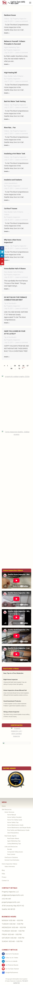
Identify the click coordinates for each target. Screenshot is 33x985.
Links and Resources (11, 846)
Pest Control (11, 854)
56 (23, 366)
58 (11, 368)
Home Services (9, 812)
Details (6, 33)
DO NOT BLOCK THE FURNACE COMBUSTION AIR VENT (15, 298)
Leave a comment (21, 21)
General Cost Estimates (12, 860)
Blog (3, 870)
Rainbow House (10, 15)
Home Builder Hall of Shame (15, 269)
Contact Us (5, 880)
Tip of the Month (10, 303)
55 (19, 366)
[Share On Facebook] (2, 248)
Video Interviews (10, 866)
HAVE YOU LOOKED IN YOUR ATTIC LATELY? (14, 332)
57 (27, 366)
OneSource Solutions (11, 857)
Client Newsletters (13, 833)
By (18, 19)
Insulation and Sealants (13, 180)
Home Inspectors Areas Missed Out (15, 690)
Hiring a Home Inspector (11, 712)
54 (15, 366)
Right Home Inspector (10, 679)
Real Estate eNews (13, 838)
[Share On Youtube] (2, 263)
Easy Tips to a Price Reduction (13, 673)
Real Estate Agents (10, 836)
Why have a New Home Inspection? (12, 241)
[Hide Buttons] (1, 266)
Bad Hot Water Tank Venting (15, 101)
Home (4, 806)
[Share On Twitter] (2, 252)
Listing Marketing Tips (14, 843)
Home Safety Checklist (14, 817)
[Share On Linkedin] (2, 256)
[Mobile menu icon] (30, 3)
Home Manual (11, 815)
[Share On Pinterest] (2, 259)
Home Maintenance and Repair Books (19, 827)
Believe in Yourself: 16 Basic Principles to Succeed (14, 42)
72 (19, 368)
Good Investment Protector (12, 701)
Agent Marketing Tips (11, 47)
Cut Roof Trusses (10, 208)
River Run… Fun (10, 127)
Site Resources (6, 809)
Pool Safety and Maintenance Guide (18, 830)
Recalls (9, 849)
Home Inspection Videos (9, 864)
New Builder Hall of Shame (13, 76)
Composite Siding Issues (15, 852)
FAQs (3, 874)
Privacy (4, 877)
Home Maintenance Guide (15, 825)
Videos (6, 19)
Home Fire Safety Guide (14, 820)
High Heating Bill (10, 73)
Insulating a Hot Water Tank (14, 154)
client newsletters (10, 183)
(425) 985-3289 (6, 899)
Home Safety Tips (13, 822)
